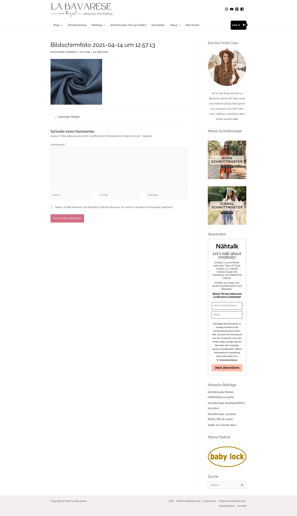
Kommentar (58, 144)
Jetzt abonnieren (227, 367)
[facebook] (242, 9)
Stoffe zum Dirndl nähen (222, 425)
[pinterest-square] (237, 9)
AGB (171, 501)
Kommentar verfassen (64, 51)
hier (235, 119)
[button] (61, 25)
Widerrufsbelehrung (188, 501)
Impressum (209, 501)
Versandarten (227, 505)
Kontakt (241, 505)
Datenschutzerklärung (232, 501)
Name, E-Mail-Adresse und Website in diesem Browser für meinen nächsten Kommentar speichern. (114, 207)
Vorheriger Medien (67, 116)
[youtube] (232, 9)
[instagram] (227, 9)
